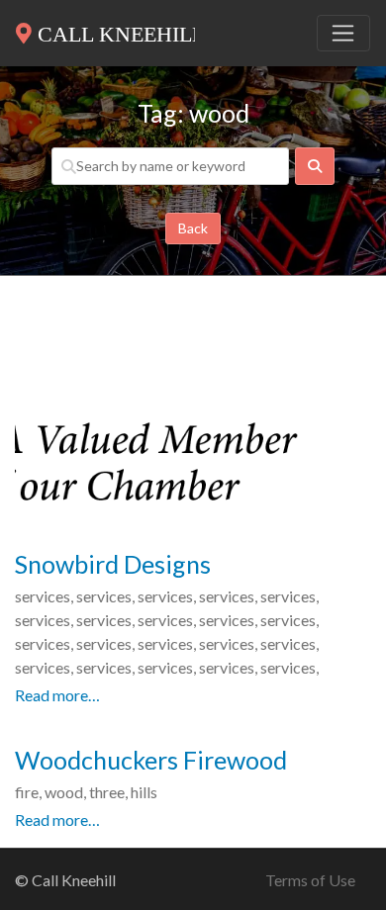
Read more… (57, 694)
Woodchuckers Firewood (151, 759)
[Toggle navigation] (343, 33)
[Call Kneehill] (105, 30)
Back (193, 228)
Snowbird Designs (113, 564)
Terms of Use (310, 879)
